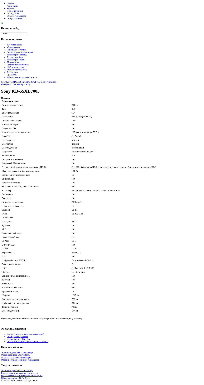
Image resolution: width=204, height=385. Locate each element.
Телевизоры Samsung (17, 55)
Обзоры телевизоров (16, 16)
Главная (10, 3)
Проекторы (12, 74)
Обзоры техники (14, 18)
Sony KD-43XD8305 (10, 82)
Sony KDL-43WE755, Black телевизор (38, 82)
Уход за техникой (15, 11)
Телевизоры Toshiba (16, 60)
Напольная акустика (16, 50)
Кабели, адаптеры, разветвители (22, 77)
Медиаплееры (13, 47)
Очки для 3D (13, 13)
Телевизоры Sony (15, 57)
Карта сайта (12, 6)
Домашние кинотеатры (18, 64)
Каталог (10, 8)
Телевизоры (12, 72)
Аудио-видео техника (17, 69)
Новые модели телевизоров (20, 52)
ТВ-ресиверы (13, 62)
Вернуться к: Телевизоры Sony (15, 84)
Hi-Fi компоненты (15, 67)
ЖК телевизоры (14, 45)
